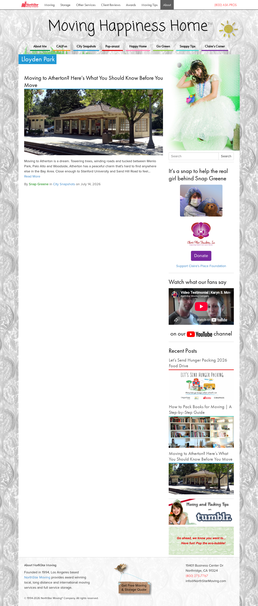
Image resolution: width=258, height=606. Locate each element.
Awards (131, 5)
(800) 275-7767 (197, 576)
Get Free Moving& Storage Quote (133, 587)
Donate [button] (201, 255)
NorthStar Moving (37, 577)
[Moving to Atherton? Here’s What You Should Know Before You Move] (93, 122)
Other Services (85, 5)
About (167, 5)
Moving (49, 5)
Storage (65, 5)
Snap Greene (39, 184)
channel (222, 333)
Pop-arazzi (112, 46)
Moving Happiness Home (130, 27)
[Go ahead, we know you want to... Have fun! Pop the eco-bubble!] (201, 541)
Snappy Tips (187, 46)
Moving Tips (149, 5)
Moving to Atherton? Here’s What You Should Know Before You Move (93, 81)
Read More (32, 176)
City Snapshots (86, 46)
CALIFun (61, 46)
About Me (40, 46)
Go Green (163, 46)
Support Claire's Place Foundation (201, 266)
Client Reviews (110, 5)
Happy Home (138, 46)
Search (226, 156)
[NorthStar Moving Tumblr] (201, 512)
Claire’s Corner (215, 46)
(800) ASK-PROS (225, 5)
